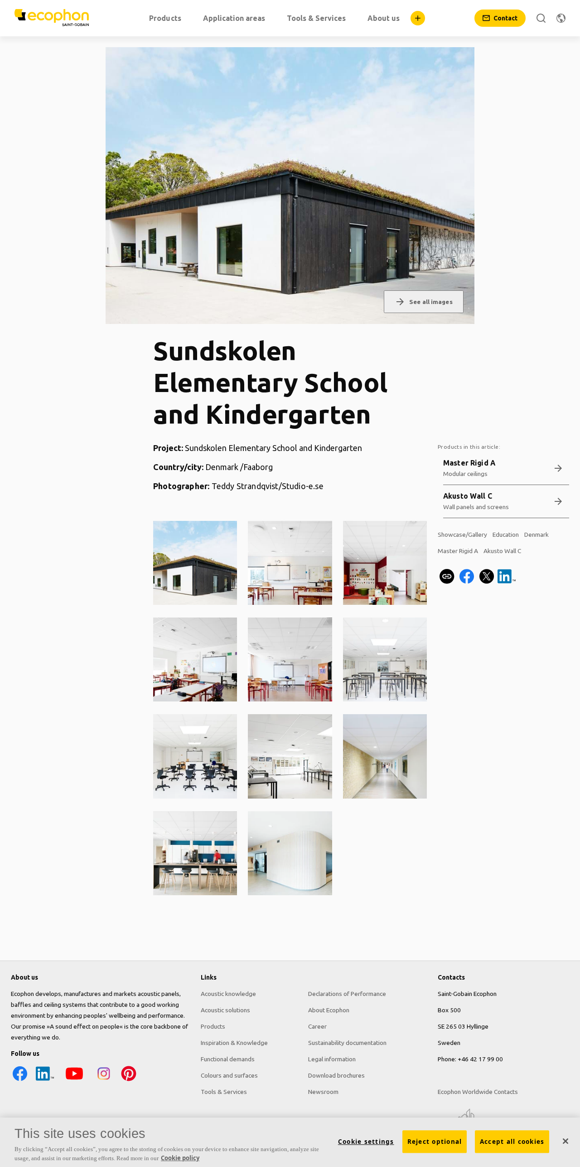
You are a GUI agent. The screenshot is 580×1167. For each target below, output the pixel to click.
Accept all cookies (512, 1142)
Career (317, 1026)
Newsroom (323, 1091)
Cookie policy (180, 1157)
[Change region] (561, 18)
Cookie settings (366, 1142)
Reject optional (434, 1142)
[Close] (565, 1141)
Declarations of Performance (347, 993)
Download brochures (336, 1075)
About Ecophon (328, 1010)
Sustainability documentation (347, 1042)
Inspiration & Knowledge (234, 1042)
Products (213, 1026)
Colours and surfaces (229, 1075)
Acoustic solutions (225, 1010)
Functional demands (228, 1059)
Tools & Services (224, 1091)
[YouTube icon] (74, 1080)
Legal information (332, 1059)
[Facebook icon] (20, 1080)
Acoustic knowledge (228, 993)
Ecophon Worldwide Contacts (478, 1091)
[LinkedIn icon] (45, 1080)
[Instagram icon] (104, 1080)
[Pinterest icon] (129, 1080)
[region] (290, 1142)
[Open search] (541, 18)
